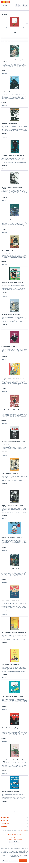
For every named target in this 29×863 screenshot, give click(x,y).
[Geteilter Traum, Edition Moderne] (14, 210)
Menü (5, 5)
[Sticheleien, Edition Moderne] (14, 337)
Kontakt (19, 834)
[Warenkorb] (26, 5)
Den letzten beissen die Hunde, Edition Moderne (12, 506)
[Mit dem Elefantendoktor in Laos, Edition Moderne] (14, 750)
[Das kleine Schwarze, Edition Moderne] (14, 273)
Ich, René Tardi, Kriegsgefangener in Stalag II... (14, 441)
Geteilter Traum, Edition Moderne (10, 219)
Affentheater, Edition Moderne (10, 791)
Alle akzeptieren (13, 860)
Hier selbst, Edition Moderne (9, 123)
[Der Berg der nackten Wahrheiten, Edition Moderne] (14, 51)
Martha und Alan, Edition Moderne (11, 92)
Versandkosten (23, 830)
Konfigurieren (23, 860)
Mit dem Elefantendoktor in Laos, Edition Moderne (13, 760)
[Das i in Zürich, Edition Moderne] (14, 591)
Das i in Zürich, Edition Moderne (10, 600)
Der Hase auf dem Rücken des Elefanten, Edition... (12, 378)
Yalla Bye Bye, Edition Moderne (10, 664)
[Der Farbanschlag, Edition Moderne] (14, 560)
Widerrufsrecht (22, 837)
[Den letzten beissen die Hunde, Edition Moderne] (14, 496)
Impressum (19, 839)
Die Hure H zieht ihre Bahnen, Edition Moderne (11, 188)
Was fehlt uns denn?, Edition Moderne (12, 696)
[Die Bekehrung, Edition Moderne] (14, 305)
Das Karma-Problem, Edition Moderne (12, 410)
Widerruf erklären (14, 841)
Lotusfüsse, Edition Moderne (9, 473)
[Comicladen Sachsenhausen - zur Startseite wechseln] (5, 2)
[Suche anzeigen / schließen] (16, 5)
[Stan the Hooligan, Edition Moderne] (14, 528)
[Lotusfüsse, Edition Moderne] (14, 464)
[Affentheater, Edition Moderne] (14, 782)
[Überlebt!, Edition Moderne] (14, 241)
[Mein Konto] (23, 5)
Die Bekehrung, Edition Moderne (10, 314)
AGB (15, 839)
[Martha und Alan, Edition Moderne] (14, 82)
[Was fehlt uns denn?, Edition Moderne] (14, 687)
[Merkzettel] (19, 5)
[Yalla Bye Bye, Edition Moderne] (14, 655)
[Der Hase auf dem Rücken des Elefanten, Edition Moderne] (14, 369)
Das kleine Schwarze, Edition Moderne (12, 282)
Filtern (4, 38)
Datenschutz (9, 839)
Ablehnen (5, 860)
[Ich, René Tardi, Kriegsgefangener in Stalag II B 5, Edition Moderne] (14, 719)
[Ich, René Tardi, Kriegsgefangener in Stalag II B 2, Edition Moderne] (14, 432)
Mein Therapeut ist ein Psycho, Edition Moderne (14, 28)
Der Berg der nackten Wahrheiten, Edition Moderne (13, 60)
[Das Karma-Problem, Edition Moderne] (14, 401)
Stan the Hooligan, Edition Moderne (11, 537)
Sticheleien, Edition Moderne (9, 346)
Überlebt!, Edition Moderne (9, 251)
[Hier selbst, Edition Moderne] (14, 114)
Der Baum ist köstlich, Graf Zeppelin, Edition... (14, 632)
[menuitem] (3, 5)
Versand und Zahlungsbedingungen (10, 837)
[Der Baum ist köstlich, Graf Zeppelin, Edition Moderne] (14, 623)
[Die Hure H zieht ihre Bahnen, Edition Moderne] (14, 178)
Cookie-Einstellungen (11, 834)
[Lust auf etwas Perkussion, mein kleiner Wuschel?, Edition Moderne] (14, 146)
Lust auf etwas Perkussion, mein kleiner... (13, 155)
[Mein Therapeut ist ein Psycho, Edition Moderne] (14, 22)
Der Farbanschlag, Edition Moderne (11, 569)
